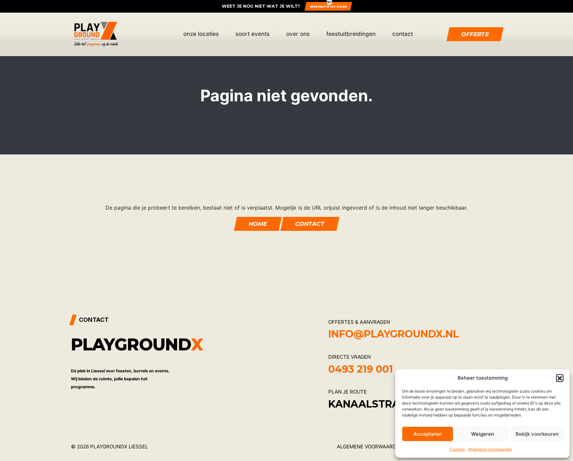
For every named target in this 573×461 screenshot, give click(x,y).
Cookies (457, 449)
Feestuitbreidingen (351, 34)
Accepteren (428, 434)
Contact (402, 34)
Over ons (298, 34)
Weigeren (482, 434)
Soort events (252, 34)
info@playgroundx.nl (393, 334)
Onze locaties (201, 34)
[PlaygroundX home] (96, 34)
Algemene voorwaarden (490, 449)
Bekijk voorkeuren (537, 434)
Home (257, 224)
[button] (559, 378)
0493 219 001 (360, 369)
